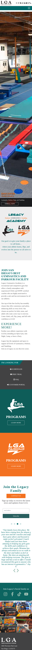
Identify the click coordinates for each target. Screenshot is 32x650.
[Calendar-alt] (26, 3)
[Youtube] (20, 3)
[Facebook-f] (18, 3)
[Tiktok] (22, 3)
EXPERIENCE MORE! (11, 325)
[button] (14, 570)
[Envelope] (28, 3)
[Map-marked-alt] (24, 3)
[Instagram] (16, 3)
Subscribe (16, 516)
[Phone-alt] (30, 3)
